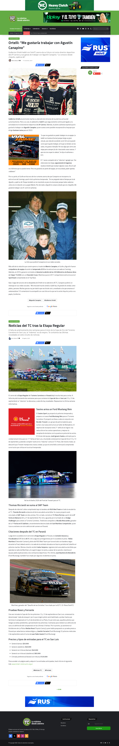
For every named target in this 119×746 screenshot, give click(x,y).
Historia (44, 29)
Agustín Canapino (35, 300)
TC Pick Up (26, 29)
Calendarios (36, 29)
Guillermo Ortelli (50, 300)
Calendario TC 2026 (35, 33)
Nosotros (63, 723)
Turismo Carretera (15, 29)
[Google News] (52, 306)
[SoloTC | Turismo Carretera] (19, 18)
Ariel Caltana (15, 60)
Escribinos (53, 29)
